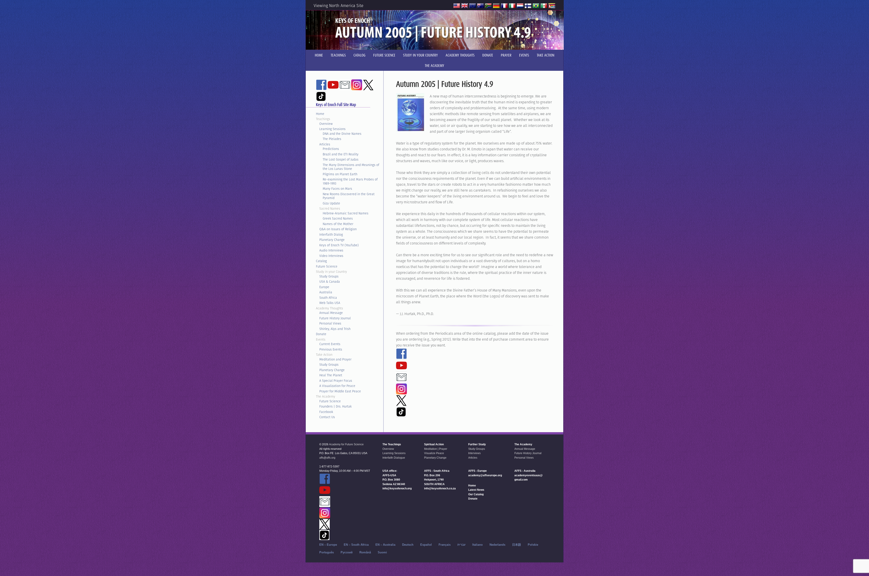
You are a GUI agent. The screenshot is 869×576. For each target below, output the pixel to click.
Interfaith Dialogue (393, 457)
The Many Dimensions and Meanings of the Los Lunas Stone (351, 167)
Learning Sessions (332, 129)
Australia (325, 292)
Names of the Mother (338, 224)
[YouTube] (401, 369)
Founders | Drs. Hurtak (335, 406)
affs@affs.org (327, 457)
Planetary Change (332, 239)
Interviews (474, 453)
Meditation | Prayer (435, 448)
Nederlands (497, 544)
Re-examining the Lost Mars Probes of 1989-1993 (350, 181)
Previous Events (330, 349)
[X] (401, 403)
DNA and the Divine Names (342, 133)
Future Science (326, 266)
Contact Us (327, 417)
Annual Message (331, 313)
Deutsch (407, 544)
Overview (326, 123)
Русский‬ (347, 552)
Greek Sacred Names (338, 218)
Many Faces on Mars (337, 188)
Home (320, 113)
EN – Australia (385, 544)
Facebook (326, 412)
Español (426, 544)
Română (365, 552)
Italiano (477, 544)
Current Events (329, 344)
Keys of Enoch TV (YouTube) (339, 245)
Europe (324, 287)
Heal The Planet (330, 375)
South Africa (328, 297)
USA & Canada (329, 281)
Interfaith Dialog (331, 234)
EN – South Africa (356, 544)
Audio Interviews (331, 250)
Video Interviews (331, 256)
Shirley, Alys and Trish (335, 329)
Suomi (382, 552)
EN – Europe (328, 544)
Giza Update (331, 203)
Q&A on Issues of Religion (338, 229)
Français (445, 544)
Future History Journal (335, 318)
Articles (324, 144)
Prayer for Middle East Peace (340, 391)
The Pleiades (332, 139)
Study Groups (329, 276)
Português (326, 552)
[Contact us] (401, 380)
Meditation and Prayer (335, 359)
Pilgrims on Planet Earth (340, 174)
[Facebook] (401, 357)
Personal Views (330, 323)
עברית (461, 544)
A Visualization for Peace (337, 386)
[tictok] (401, 414)
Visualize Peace (434, 453)
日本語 (516, 544)
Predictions (331, 149)
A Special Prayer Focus (335, 380)
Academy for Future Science (346, 444)
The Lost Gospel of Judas (340, 159)
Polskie (533, 544)
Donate (321, 334)
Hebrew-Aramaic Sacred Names (345, 213)
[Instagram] (401, 392)
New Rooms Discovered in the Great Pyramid (349, 196)
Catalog (321, 261)
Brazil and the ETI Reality (340, 154)
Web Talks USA (329, 303)
